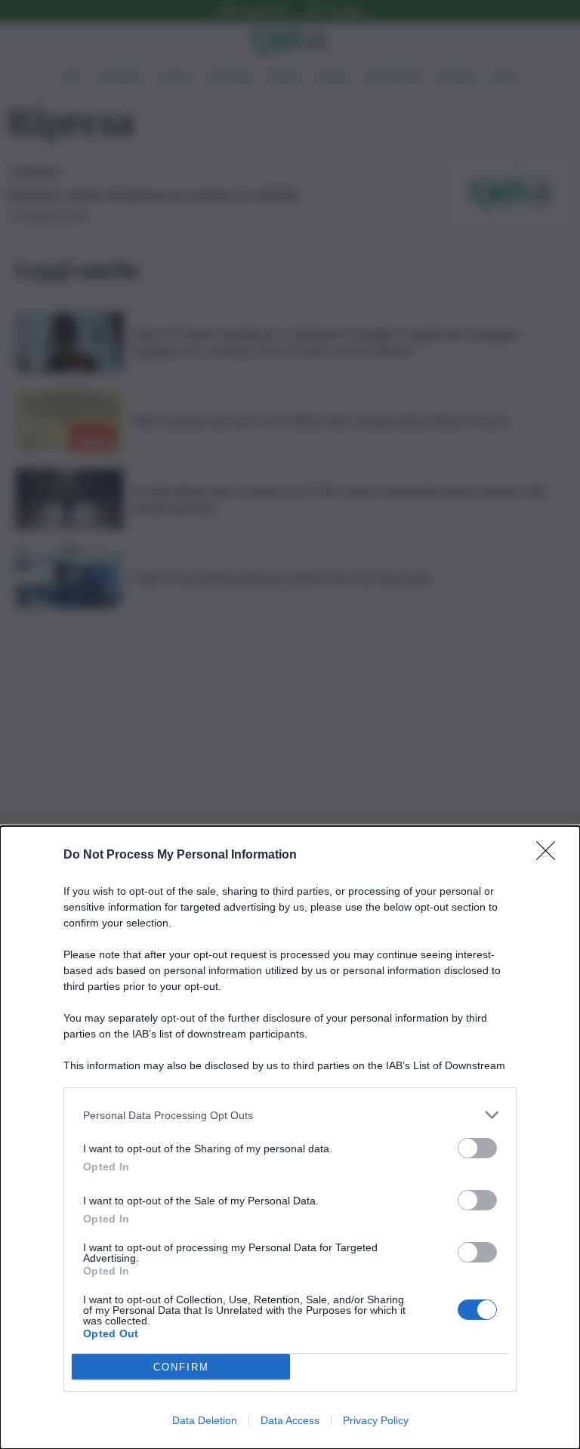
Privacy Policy (376, 1420)
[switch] (477, 1148)
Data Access (290, 1420)
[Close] (550, 855)
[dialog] (290, 1137)
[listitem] (290, 1115)
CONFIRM (181, 1367)
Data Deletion (204, 1420)
